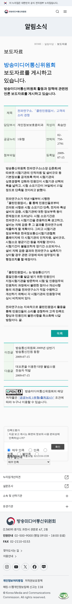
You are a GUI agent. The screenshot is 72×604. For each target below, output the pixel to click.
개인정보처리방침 (13, 580)
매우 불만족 (14, 457)
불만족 (26, 454)
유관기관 (8, 506)
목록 (60, 333)
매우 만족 (18, 450)
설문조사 (8, 486)
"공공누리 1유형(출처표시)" (36, 397)
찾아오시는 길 (11, 550)
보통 (10, 454)
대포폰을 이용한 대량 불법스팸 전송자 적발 (35, 368)
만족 (36, 450)
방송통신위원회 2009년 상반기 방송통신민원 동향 (35, 349)
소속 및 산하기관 (12, 496)
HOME (37, 44)
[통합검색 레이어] (57, 11)
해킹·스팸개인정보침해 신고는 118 (23, 587)
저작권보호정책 (33, 580)
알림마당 (49, 44)
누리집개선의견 (12, 477)
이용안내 (8, 556)
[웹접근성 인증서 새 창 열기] (63, 594)
